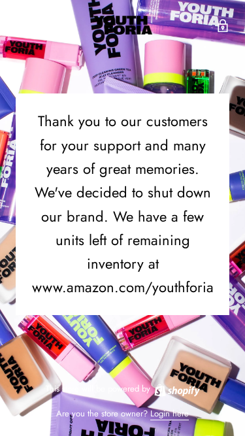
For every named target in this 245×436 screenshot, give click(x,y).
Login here (169, 413)
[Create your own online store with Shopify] (176, 388)
